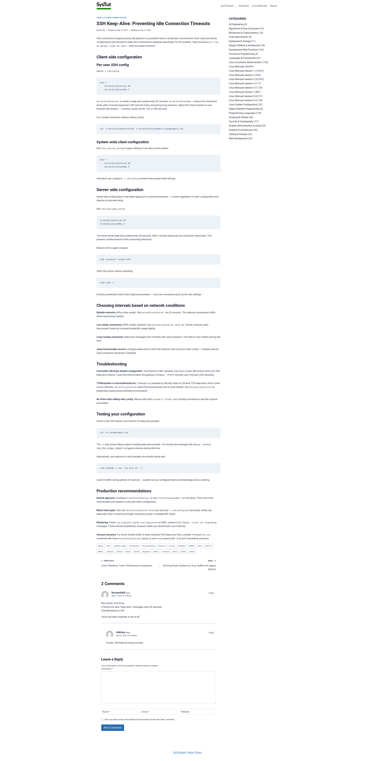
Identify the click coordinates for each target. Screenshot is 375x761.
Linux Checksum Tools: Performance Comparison (126, 563)
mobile (181, 546)
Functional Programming (242, 54)
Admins (120, 632)
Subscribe (244, 5)
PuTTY (208, 546)
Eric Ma (102, 30)
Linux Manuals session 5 (242, 87)
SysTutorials (179, 752)
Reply (211, 593)
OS (200, 546)
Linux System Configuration (243, 104)
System (146, 552)
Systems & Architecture (241, 130)
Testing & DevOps (238, 134)
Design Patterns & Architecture (244, 45)
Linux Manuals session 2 (242, 75)
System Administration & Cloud (245, 125)
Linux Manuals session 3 (242, 79)
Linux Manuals (259, 5)
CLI (109, 546)
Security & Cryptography (241, 121)
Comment (107, 668)
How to (162, 546)
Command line (148, 546)
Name (106, 711)
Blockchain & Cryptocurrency (243, 32)
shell (119, 552)
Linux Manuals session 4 (242, 83)
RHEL (101, 552)
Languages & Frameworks (242, 58)
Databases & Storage (240, 41)
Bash (100, 546)
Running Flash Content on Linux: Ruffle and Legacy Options (189, 565)
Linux (172, 546)
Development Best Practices (243, 49)
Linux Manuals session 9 (242, 100)
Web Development (238, 138)
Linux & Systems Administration (112, 18)
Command (134, 546)
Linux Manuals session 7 (242, 92)
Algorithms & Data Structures (244, 28)
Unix (175, 552)
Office (192, 546)
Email (145, 711)
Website (185, 711)
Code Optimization (238, 37)
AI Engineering (236, 24)
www (192, 552)
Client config (120, 546)
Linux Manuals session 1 (242, 70)
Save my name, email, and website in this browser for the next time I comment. (139, 719)
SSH (128, 552)
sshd (136, 552)
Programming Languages (242, 113)
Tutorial (165, 552)
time (156, 552)
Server (110, 552)
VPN (183, 552)
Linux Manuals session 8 (242, 96)
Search (273, 5)
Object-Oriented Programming (244, 108)
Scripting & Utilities (238, 117)
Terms (190, 752)
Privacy (198, 752)
